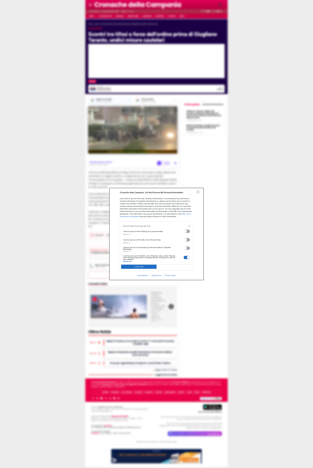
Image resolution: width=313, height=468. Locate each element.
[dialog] (156, 234)
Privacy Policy (170, 275)
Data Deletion (142, 275)
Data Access (156, 275)
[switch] (187, 231)
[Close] (198, 192)
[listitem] (156, 226)
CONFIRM (138, 267)
